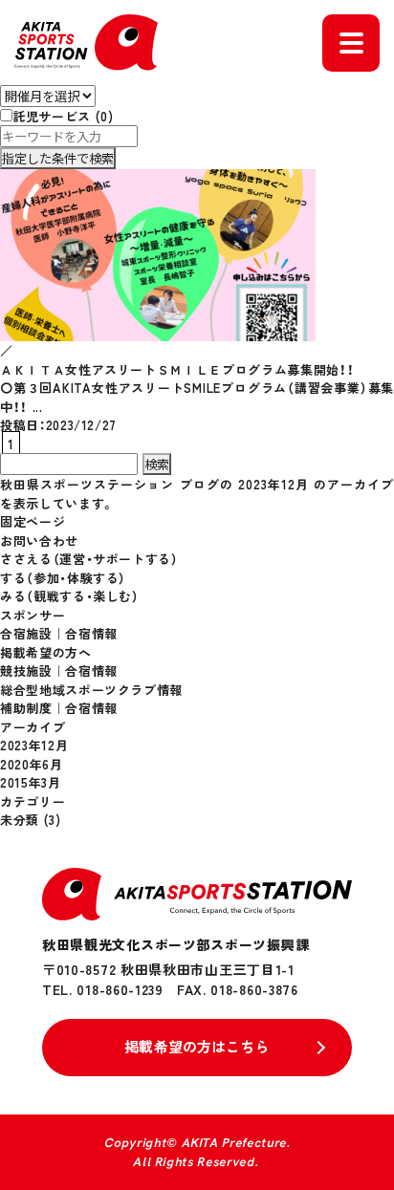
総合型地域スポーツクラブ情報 (91, 690)
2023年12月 (34, 745)
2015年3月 (30, 782)
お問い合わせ (39, 540)
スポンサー (32, 615)
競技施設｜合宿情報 (59, 670)
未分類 (19, 820)
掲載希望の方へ (46, 652)
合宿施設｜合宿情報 (59, 633)
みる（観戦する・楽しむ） (70, 596)
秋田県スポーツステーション (87, 484)
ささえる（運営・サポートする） (89, 559)
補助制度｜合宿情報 (59, 708)
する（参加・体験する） (63, 578)
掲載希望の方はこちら (197, 1046)
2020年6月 (31, 764)
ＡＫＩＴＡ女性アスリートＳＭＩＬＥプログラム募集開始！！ (177, 369)
